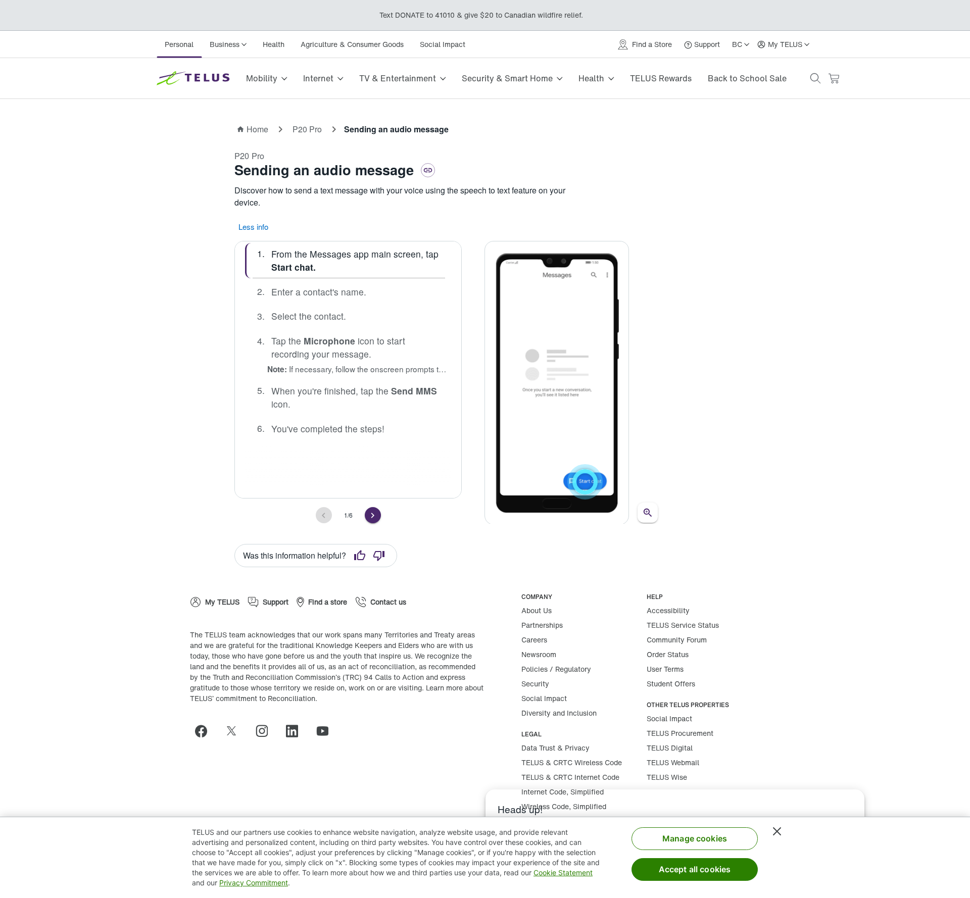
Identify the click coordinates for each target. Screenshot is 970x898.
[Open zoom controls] (648, 513)
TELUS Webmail (673, 762)
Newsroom (538, 654)
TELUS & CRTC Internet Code (570, 777)
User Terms (665, 669)
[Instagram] (266, 731)
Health (273, 44)
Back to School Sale (747, 78)
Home (257, 129)
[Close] (777, 831)
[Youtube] (326, 731)
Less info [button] (253, 226)
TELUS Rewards (661, 78)
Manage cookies (694, 838)
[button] (815, 78)
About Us (536, 610)
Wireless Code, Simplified (563, 806)
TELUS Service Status (683, 625)
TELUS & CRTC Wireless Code (571, 762)
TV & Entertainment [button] (397, 78)
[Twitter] (235, 731)
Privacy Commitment (253, 882)
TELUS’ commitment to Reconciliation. (253, 698)
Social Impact (442, 44)
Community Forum (677, 639)
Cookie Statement (563, 872)
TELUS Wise (667, 777)
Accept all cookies (695, 869)
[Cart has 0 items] (833, 78)
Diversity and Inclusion (559, 713)
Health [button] (591, 78)
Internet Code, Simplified (562, 791)
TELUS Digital (670, 747)
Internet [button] (318, 78)
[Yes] (359, 555)
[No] (378, 555)
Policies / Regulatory (556, 669)
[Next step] (373, 515)
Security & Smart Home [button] (507, 78)
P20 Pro (307, 129)
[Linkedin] (296, 731)
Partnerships (542, 625)
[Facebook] (205, 731)
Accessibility (668, 610)
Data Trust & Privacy (555, 747)
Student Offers (671, 683)
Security (535, 683)
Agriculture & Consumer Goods (352, 44)
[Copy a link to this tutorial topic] (428, 170)
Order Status (668, 654)
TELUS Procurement (680, 733)
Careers (534, 639)
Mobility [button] (261, 78)
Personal (179, 44)
